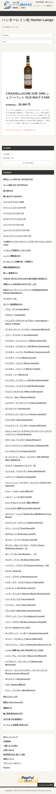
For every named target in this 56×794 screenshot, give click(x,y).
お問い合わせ (8, 750)
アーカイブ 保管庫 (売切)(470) (15, 725)
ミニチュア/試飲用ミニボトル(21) (17, 250)
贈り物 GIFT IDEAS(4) (12, 196)
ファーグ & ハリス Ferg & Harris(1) (20, 599)
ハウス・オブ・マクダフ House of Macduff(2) (24, 582)
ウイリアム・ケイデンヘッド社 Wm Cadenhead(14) (27, 380)
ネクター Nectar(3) (13, 571)
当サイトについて (10, 737)
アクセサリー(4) (10, 299)
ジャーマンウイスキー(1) (13, 225)
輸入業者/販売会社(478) (13, 713)
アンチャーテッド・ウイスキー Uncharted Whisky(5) (27, 329)
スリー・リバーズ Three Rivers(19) (20, 528)
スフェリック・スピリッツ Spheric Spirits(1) (24, 523)
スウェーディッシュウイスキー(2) (17, 236)
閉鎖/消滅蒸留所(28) (11, 267)
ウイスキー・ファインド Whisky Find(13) (22, 369)
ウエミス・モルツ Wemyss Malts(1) (20, 397)
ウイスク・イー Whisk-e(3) (16, 375)
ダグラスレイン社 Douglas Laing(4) (20, 534)
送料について (8, 759)
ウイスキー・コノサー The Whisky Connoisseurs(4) (27, 352)
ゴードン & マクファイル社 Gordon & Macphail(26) (27, 445)
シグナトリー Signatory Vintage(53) (20, 477)
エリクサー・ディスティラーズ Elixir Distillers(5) (25, 403)
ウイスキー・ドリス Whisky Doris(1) (20, 358)
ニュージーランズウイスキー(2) (16, 230)
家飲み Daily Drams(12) (13, 702)
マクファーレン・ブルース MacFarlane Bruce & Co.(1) (28, 645)
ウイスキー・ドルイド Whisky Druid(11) (22, 363)
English (6, 767)
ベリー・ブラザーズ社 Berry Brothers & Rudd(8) (25, 622)
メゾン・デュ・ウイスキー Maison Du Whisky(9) (25, 656)
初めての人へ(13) (10, 697)
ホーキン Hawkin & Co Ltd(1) (17, 627)
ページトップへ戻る (46, 785)
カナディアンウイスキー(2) (14, 219)
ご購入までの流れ (10, 746)
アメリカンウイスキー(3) (13, 213)
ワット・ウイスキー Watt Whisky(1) (20, 690)
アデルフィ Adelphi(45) (15, 315)
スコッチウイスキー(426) (13, 202)
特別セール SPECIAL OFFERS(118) (18, 179)
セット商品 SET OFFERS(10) (15, 185)
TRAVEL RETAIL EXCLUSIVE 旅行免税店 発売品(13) (25, 279)
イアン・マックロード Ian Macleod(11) (21, 335)
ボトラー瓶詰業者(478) (12, 304)
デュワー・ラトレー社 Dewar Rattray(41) (22, 560)
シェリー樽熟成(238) (11, 256)
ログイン (50, 2)
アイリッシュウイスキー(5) (14, 208)
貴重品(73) (7, 708)
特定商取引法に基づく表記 (14, 754)
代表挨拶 (7, 741)
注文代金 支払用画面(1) (13, 719)
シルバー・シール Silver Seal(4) (18, 497)
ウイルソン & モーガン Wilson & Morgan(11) (24, 391)
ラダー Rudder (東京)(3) (15, 685)
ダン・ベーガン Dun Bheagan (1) (21, 554)
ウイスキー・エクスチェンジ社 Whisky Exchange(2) (27, 346)
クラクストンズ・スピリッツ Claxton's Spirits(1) (25, 414)
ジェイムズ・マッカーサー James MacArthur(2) (25, 471)
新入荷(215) (8, 191)
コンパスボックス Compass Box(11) (20, 451)
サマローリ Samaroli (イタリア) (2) (20, 465)
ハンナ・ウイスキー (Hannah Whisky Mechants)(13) (27, 594)
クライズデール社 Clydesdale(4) (19, 420)
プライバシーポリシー (12, 763)
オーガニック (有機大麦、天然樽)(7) (18, 262)
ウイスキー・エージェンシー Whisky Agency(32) (25, 341)
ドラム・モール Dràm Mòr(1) (17, 309)
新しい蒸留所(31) (10, 273)
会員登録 (41, 2)
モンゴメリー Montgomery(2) (17, 679)
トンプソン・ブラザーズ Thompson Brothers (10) (27, 565)
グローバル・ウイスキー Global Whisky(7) (23, 440)
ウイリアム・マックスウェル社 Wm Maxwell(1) (25, 386)
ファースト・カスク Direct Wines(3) (20, 605)
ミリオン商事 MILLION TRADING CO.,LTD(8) (24, 650)
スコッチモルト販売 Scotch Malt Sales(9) (22, 508)
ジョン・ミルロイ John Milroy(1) (19, 491)
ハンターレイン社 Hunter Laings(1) (20, 588)
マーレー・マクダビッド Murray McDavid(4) (23, 639)
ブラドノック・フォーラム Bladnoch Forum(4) (25, 616)
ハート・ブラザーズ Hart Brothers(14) (21, 577)
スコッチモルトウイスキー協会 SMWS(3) (22, 503)
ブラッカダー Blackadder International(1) (23, 611)
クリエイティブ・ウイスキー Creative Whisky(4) (25, 425)
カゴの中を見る (28, 163)
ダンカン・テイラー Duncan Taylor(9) (21, 540)
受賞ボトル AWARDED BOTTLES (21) (19, 284)
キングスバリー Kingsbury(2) (17, 409)
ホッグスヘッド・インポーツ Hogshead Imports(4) (26, 633)
